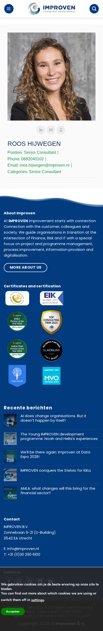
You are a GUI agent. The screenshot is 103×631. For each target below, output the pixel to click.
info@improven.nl (23, 548)
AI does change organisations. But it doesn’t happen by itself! (53, 418)
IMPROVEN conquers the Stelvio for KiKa (55, 470)
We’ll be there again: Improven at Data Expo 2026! (55, 454)
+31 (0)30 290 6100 (24, 554)
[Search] (94, 8)
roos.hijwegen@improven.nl (45, 165)
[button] (9, 8)
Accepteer (13, 611)
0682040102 (32, 159)
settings (37, 600)
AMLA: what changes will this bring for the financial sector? (57, 490)
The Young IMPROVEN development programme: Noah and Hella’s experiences (59, 436)
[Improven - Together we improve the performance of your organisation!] (51, 9)
